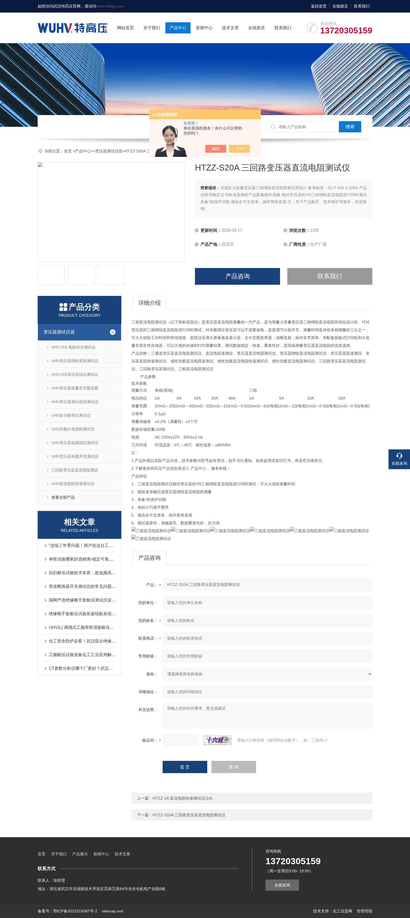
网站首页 (125, 27)
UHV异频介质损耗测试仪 (73, 429)
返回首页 (319, 6)
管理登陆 (364, 911)
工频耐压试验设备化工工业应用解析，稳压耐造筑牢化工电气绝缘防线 (82, 654)
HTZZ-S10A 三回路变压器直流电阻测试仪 (189, 815)
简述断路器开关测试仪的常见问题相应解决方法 (82, 586)
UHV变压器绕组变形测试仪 (74, 361)
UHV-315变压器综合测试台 (74, 374)
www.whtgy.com (110, 6)
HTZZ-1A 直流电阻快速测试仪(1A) (183, 798)
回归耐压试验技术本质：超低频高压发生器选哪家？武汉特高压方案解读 (82, 572)
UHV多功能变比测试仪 (71, 415)
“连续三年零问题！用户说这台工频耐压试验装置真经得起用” (82, 545)
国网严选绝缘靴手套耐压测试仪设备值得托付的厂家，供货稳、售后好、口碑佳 (82, 600)
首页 (68, 151)
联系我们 (362, 6)
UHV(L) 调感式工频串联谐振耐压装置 (82, 627)
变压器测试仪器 (108, 151)
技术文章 (230, 27)
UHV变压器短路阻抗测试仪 (74, 442)
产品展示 (80, 854)
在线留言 (340, 6)
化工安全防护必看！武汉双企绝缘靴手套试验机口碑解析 (82, 641)
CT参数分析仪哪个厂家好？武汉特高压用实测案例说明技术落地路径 (82, 668)
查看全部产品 (63, 497)
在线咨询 (282, 885)
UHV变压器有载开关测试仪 (74, 456)
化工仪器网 (342, 911)
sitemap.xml (112, 911)
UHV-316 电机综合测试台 (73, 347)
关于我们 (151, 27)
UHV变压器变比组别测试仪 (74, 402)
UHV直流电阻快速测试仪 (73, 483)
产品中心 (178, 27)
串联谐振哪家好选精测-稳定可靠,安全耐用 (82, 559)
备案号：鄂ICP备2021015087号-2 (67, 911)
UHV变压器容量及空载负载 (74, 388)
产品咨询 (237, 276)
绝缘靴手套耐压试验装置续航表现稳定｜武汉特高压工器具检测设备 (82, 613)
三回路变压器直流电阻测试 (74, 470)
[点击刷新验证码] (217, 740)
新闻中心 (204, 27)
